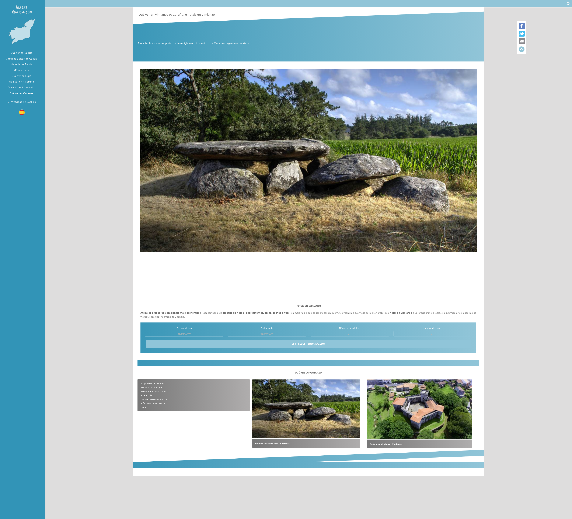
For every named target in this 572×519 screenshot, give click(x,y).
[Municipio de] (21, 32)
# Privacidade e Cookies (22, 102)
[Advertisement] (232, 277)
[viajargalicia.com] (21, 7)
